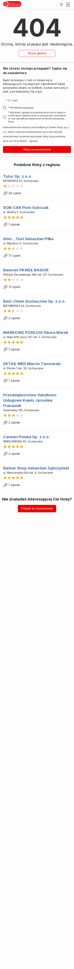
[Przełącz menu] (68, 4)
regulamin (28, 107)
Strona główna (37, 53)
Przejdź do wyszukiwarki (37, 508)
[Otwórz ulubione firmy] (61, 4)
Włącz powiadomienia (37, 149)
